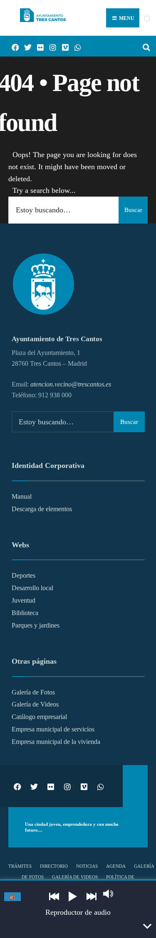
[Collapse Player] (147, 926)
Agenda (116, 866)
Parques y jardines (35, 625)
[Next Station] (91, 896)
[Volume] (108, 893)
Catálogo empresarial (39, 717)
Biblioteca (25, 613)
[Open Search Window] (143, 46)
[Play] (72, 896)
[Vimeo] (62, 46)
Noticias (87, 866)
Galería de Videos (35, 704)
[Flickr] (37, 46)
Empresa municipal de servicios (53, 729)
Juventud (23, 600)
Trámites (20, 866)
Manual (22, 496)
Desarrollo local (32, 588)
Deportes (23, 575)
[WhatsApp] (75, 46)
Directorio (54, 866)
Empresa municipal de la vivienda (56, 742)
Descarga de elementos (42, 509)
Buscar (133, 210)
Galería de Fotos (33, 692)
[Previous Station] (54, 896)
